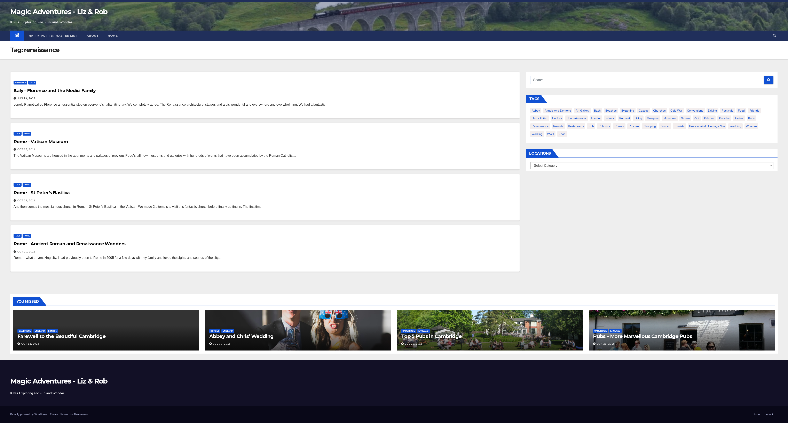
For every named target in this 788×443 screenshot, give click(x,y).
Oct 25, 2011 (26, 149)
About (93, 36)
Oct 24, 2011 (26, 200)
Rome (27, 133)
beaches (611, 110)
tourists (679, 126)
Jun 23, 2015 (606, 343)
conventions (695, 110)
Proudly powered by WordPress (29, 414)
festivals (727, 110)
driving (712, 110)
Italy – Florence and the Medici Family (55, 90)
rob (591, 126)
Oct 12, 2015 (30, 343)
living (638, 118)
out (696, 118)
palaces (709, 118)
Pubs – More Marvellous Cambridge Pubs (642, 336)
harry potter (539, 118)
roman (619, 126)
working (537, 134)
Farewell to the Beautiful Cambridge (61, 336)
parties (738, 118)
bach (597, 110)
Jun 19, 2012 (26, 98)
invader (596, 118)
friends (754, 110)
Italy (32, 82)
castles (643, 110)
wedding (735, 126)
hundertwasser (576, 118)
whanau (751, 126)
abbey (536, 110)
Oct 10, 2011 (26, 251)
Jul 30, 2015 (222, 343)
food (741, 110)
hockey (557, 118)
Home (113, 36)
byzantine (627, 110)
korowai (624, 118)
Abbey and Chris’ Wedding (241, 336)
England (40, 331)
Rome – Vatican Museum (41, 141)
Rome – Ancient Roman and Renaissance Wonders (69, 244)
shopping (650, 126)
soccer (665, 126)
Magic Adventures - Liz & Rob (58, 11)
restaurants (576, 126)
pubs (751, 118)
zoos (562, 134)
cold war (676, 110)
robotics (604, 126)
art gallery (582, 110)
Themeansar (81, 414)
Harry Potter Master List (53, 36)
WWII (550, 134)
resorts (558, 126)
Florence (20, 82)
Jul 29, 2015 (414, 343)
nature (685, 118)
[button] (774, 35)
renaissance (540, 126)
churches (659, 110)
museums (669, 118)
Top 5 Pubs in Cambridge (431, 336)
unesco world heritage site (707, 126)
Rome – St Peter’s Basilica (41, 192)
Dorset (215, 331)
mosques (653, 118)
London (52, 331)
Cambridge (25, 331)
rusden (634, 126)
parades (724, 118)
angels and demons (558, 110)
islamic (610, 118)
